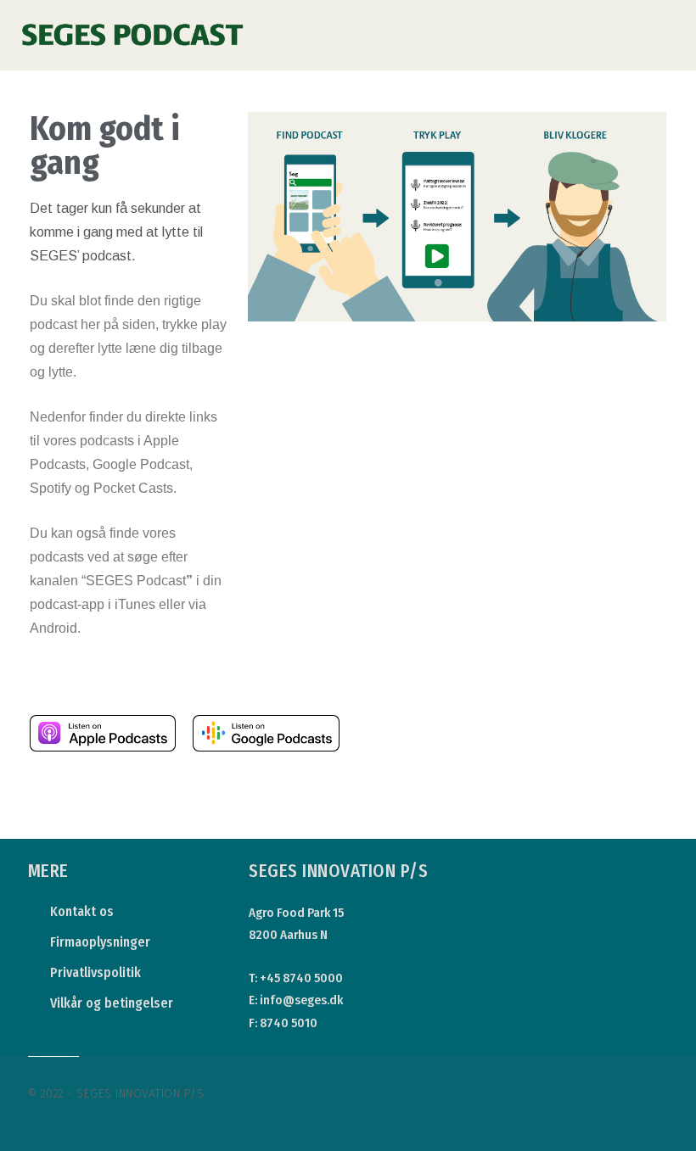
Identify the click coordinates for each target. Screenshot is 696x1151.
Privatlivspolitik (95, 972)
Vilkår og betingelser (111, 1003)
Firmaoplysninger (100, 942)
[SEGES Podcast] (132, 23)
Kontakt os (82, 911)
